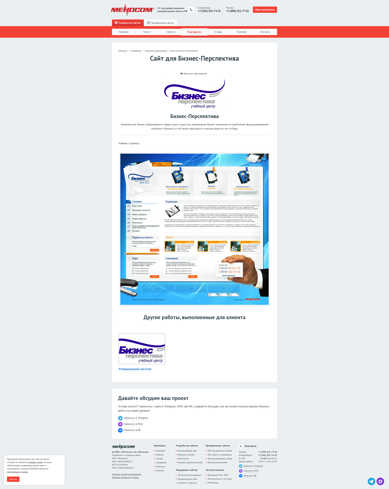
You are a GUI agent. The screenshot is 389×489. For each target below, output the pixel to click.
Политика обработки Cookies (125, 477)
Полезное (241, 31)
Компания (124, 31)
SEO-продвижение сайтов (220, 450)
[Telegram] (371, 481)
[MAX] (380, 481)
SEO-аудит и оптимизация (220, 454)
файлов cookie (36, 462)
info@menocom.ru (268, 458)
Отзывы (218, 31)
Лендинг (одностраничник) (190, 462)
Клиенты (171, 31)
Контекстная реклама (217, 462)
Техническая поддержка (189, 475)
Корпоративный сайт (187, 450)
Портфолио (194, 31)
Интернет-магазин (186, 454)
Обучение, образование (195, 73)
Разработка (129, 22)
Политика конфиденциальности (126, 474)
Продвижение (162, 22)
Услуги (146, 31)
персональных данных (17, 471)
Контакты (265, 31)
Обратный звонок (265, 9)
